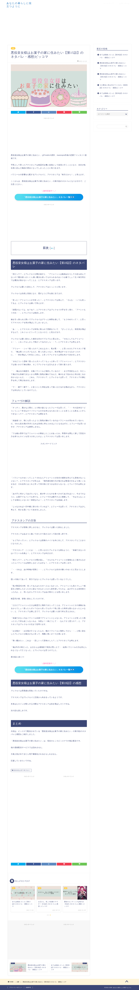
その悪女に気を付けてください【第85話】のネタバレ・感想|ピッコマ (114, 86)
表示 (52, 248)
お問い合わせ (124, 3)
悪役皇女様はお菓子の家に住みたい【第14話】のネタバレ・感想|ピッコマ (113, 76)
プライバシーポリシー (15, 987)
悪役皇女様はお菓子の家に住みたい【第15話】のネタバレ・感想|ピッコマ (113, 65)
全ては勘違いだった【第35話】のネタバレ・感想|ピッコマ (114, 94)
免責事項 (28, 987)
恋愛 (13, 48)
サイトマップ (108, 3)
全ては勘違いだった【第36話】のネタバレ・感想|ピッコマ (114, 56)
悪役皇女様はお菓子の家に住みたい (22, 770)
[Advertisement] (69, 26)
